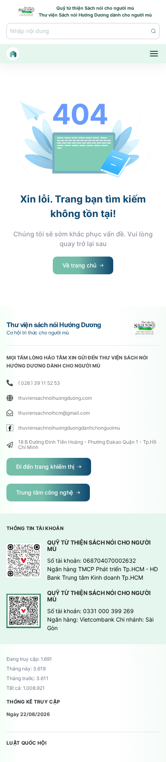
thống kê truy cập (33, 702)
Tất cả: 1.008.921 (25, 688)
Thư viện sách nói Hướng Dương (53, 325)
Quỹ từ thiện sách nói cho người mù (99, 545)
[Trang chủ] (12, 53)
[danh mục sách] (154, 53)
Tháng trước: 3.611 (27, 678)
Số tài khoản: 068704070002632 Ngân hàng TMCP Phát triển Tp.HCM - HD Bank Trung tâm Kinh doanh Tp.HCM (102, 569)
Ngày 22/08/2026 (28, 714)
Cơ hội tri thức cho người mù (37, 332)
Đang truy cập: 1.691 (29, 659)
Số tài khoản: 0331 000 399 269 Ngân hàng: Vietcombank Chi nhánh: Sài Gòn (100, 619)
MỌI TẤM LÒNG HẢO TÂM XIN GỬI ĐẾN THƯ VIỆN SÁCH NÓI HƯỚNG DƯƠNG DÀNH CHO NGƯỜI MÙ (76, 362)
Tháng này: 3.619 (26, 669)
